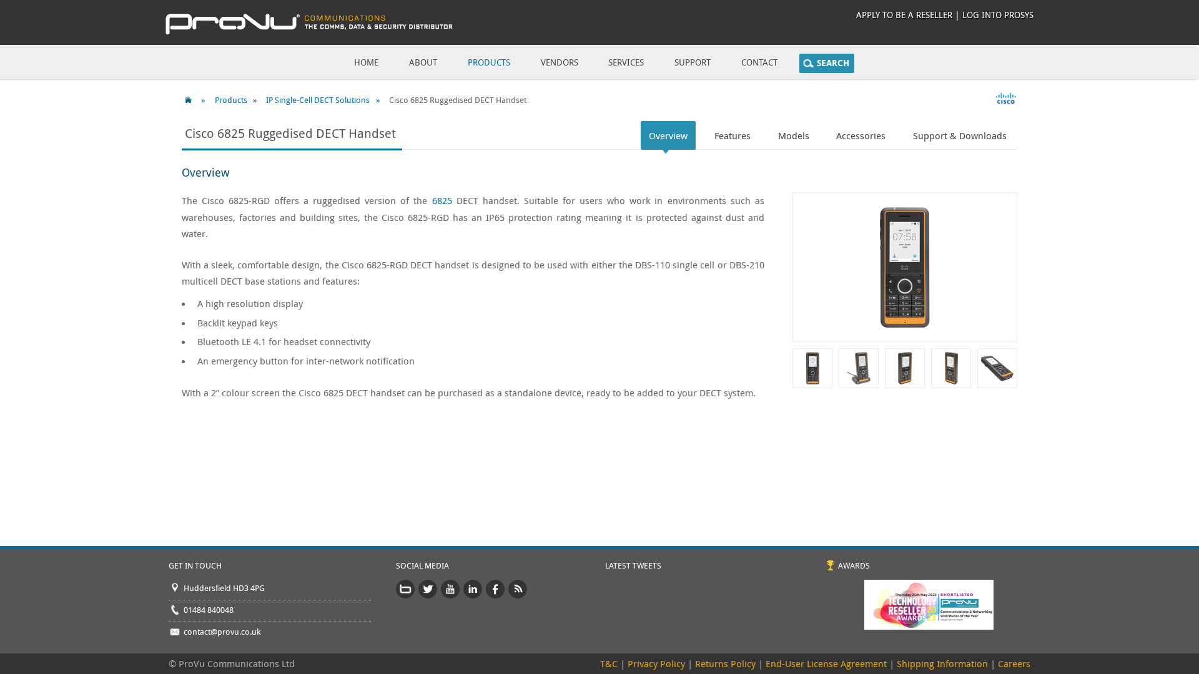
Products (489, 62)
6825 (442, 200)
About (423, 62)
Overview (668, 135)
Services (626, 62)
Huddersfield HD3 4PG (224, 587)
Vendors (559, 62)
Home (366, 62)
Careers (1014, 663)
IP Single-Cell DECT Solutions (318, 99)
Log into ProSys (998, 15)
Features (732, 135)
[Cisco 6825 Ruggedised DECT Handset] (812, 370)
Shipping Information (942, 663)
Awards (854, 565)
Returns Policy (725, 663)
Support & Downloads (960, 135)
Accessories (861, 135)
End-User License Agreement (826, 663)
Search (833, 63)
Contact (759, 62)
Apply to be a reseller (904, 15)
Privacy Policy (656, 663)
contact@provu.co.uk (222, 631)
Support (692, 62)
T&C (609, 663)
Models (793, 135)
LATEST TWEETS (633, 565)
